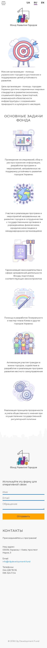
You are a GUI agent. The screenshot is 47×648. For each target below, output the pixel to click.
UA (28, 2)
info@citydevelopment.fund (16, 561)
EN (42, 2)
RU (35, 2)
